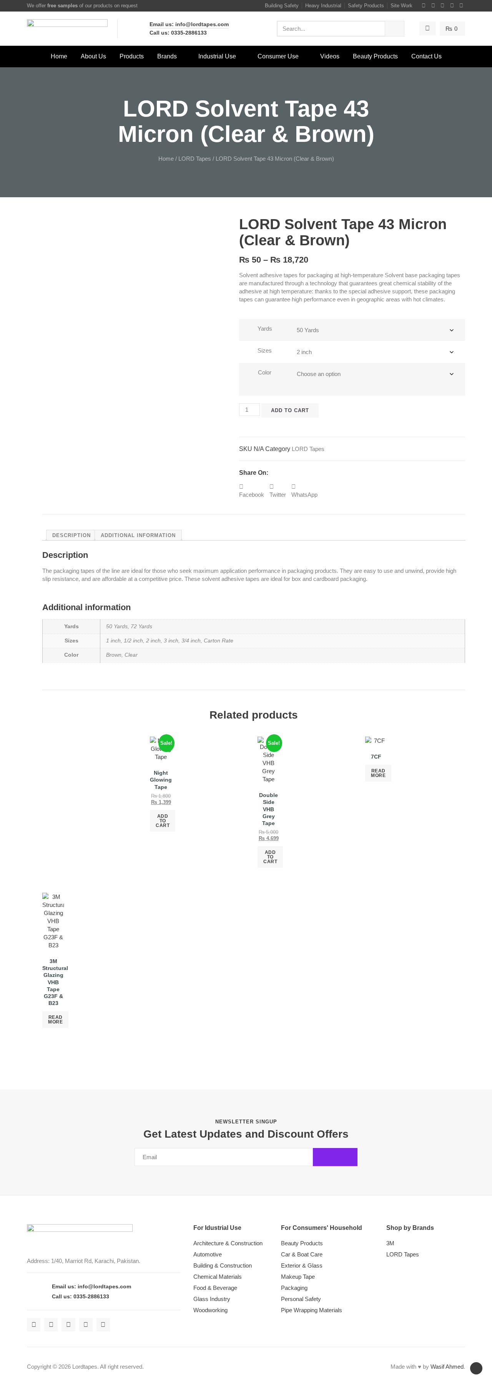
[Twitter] (433, 6)
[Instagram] (443, 6)
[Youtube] (452, 6)
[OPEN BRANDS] (182, 56)
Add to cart (290, 410)
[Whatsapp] (461, 6)
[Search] (394, 28)
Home (166, 158)
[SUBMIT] (335, 1157)
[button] (251, 491)
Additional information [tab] (138, 535)
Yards (265, 328)
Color (264, 372)
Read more (378, 773)
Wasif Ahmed (447, 1366)
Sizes (265, 350)
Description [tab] (71, 535)
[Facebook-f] (424, 6)
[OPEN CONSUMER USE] (304, 56)
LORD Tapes (194, 158)
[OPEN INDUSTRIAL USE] (241, 56)
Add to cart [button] (163, 821)
